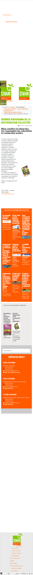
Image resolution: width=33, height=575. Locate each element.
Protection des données (15, 558)
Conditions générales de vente (16, 565)
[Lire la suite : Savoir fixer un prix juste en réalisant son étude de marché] (16, 227)
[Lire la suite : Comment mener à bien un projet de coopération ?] (16, 255)
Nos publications (15, 555)
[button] (6, 3)
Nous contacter (14, 570)
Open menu (3, 1)
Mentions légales (13, 563)
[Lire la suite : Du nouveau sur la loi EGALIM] (7, 221)
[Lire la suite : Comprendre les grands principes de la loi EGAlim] (16, 282)
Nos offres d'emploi (16, 550)
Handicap (12, 560)
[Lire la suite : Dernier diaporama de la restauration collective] (16, 326)
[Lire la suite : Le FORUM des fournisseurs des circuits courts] (26, 255)
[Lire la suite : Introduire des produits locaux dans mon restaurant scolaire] (7, 329)
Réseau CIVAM (15, 548)
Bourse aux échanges (16, 553)
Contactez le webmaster (16, 568)
